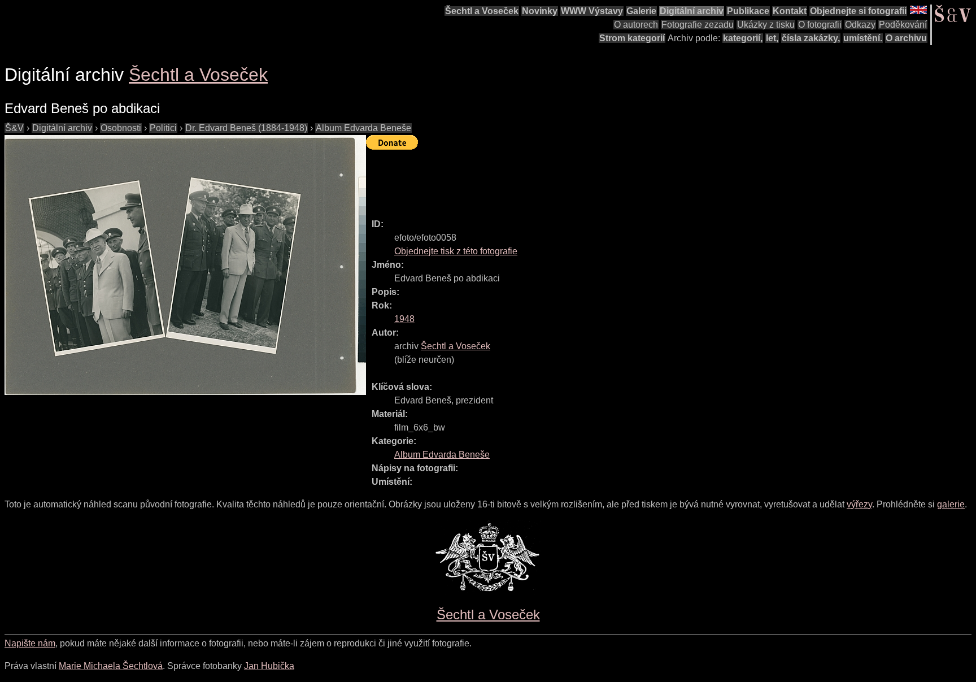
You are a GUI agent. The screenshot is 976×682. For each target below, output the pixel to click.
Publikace (748, 11)
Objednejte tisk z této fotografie (455, 251)
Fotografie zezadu (697, 24)
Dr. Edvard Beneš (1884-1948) (246, 128)
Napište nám (30, 643)
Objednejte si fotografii (858, 11)
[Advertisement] (571, 179)
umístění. (862, 38)
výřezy (859, 504)
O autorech (636, 24)
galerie (951, 504)
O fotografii (820, 24)
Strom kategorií (632, 38)
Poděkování (903, 24)
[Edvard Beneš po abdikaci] (185, 265)
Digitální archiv (692, 11)
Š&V (14, 128)
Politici (163, 128)
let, (772, 38)
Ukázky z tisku (766, 24)
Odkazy (860, 24)
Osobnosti (121, 128)
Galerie (641, 11)
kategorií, (742, 38)
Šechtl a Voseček (481, 11)
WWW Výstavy (592, 11)
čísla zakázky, (811, 38)
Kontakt (790, 11)
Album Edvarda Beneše (363, 128)
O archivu (906, 38)
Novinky (539, 11)
